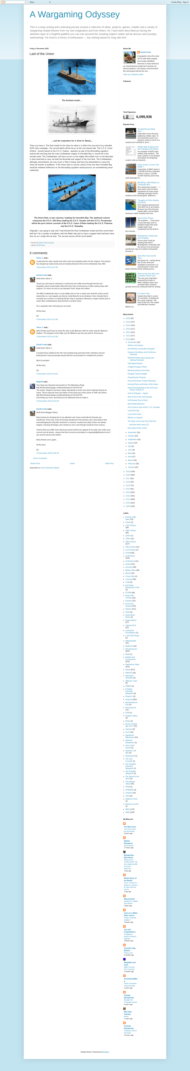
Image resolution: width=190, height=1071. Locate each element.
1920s (127, 536)
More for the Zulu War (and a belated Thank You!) (148, 275)
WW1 (127, 809)
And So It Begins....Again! (138, 393)
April (130, 457)
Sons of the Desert (129, 746)
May (130, 453)
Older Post (109, 463)
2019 (128, 471)
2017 (128, 478)
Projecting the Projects (137, 377)
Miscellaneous (131, 649)
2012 (128, 496)
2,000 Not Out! (133, 411)
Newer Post (35, 463)
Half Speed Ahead (135, 363)
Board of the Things (145, 218)
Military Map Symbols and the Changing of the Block (148, 148)
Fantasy (128, 601)
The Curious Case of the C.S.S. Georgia (144, 407)
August (131, 443)
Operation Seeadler (129, 677)
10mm (127, 522)
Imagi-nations (130, 620)
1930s (127, 539)
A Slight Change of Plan (137, 367)
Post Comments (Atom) (50, 468)
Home (72, 463)
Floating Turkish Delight (137, 374)
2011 (128, 499)
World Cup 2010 (132, 804)
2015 (128, 485)
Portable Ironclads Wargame (129, 691)
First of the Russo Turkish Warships (142, 381)
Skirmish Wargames (129, 741)
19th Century (130, 542)
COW (127, 582)
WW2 (127, 812)
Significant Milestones (129, 736)
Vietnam (128, 793)
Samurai (128, 729)
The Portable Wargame (130, 772)
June (130, 450)
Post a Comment (40, 458)
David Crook (41, 275)
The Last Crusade (128, 760)
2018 (128, 475)
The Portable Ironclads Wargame (130, 766)
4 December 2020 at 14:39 (47, 267)
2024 (128, 325)
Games (128, 609)
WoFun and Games (135, 345)
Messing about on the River (139, 370)
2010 (128, 503)
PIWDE (128, 686)
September (132, 439)
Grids (127, 612)
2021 (128, 336)
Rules (127, 721)
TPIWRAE (129, 790)
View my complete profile (133, 74)
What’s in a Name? (135, 418)
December (132, 342)
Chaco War (129, 576)
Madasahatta (130, 641)
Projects (128, 699)
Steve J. (39, 258)
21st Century (130, 550)
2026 (128, 318)
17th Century (130, 525)
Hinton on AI (128, 953)
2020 (128, 339)
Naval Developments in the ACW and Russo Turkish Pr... (142, 389)
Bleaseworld (129, 899)
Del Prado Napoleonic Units (132, 586)
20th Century (130, 547)
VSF (127, 796)
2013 (128, 492)
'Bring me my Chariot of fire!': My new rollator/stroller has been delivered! (131, 864)
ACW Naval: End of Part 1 (138, 400)
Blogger (106, 1052)
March (130, 460)
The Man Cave (130, 827)
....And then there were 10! (138, 425)
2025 (128, 322)
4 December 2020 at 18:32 (47, 374)
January (131, 467)
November (132, 432)
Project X (129, 696)
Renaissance (130, 708)
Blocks (128, 573)
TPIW (127, 787)
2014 (128, 489)
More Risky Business (136, 404)
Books (126, 1016)
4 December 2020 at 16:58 (47, 337)
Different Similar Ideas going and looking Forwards (141, 359)
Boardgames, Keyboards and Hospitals (148, 237)
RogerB (39, 382)
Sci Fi (127, 732)
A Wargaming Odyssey (75, 14)
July (130, 446)
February (132, 464)
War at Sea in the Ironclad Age (140, 397)
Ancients (128, 567)
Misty (127, 654)
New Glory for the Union (137, 428)
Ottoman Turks (131, 681)
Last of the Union (134, 414)
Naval (127, 670)
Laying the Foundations (130, 631)
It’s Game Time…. (145, 294)
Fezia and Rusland (129, 605)
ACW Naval (40, 245)
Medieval (129, 646)
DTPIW (128, 593)
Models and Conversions (130, 658)
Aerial (127, 564)
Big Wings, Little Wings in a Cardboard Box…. (148, 184)
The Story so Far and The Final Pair (142, 421)
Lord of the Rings (132, 636)
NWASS (128, 673)
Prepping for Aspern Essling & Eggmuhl (130, 936)
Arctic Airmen (128, 845)
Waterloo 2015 (131, 799)
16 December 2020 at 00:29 (47, 401)
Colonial (128, 579)
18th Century (130, 530)
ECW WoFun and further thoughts (141, 349)
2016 (128, 482)
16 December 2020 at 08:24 (47, 453)
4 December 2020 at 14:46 (47, 319)
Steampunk (130, 756)
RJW (127, 713)
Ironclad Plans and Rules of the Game (143, 384)
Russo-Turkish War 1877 (131, 725)
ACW (127, 553)
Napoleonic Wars (132, 664)
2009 (128, 506)
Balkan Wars (130, 570)
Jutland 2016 (130, 625)
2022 (128, 332)
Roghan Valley (131, 716)
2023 (128, 329)
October (131, 436)
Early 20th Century (129, 597)
